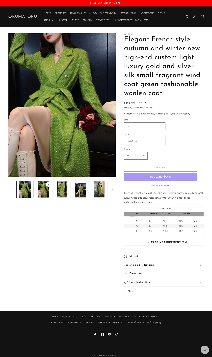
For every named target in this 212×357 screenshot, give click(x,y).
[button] (79, 13)
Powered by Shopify (115, 355)
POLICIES (118, 322)
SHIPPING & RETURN (145, 316)
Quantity (128, 149)
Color (126, 134)
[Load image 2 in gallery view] (61, 189)
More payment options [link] (160, 185)
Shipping (128, 107)
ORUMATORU (101, 355)
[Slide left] (12, 189)
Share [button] (131, 291)
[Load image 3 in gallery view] (80, 189)
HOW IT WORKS (61, 316)
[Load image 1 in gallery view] (24, 189)
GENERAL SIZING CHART (117, 316)
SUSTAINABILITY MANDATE (66, 322)
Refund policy (154, 322)
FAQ (75, 316)
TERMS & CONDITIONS (97, 322)
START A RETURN (90, 316)
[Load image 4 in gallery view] (99, 189)
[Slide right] (112, 189)
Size (126, 119)
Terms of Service (135, 322)
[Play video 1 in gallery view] (43, 189)
